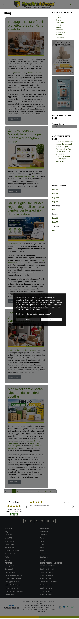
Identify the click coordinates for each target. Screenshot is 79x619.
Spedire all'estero (46, 594)
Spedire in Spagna (46, 572)
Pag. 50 (55, 218)
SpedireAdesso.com (15, 244)
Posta (42, 538)
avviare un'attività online (24, 176)
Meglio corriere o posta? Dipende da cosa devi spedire (25, 393)
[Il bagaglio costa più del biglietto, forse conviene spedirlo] (26, 44)
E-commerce (60, 32)
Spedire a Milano (46, 588)
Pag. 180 (55, 201)
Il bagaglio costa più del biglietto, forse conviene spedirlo (25, 25)
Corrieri (59, 20)
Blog (6, 532)
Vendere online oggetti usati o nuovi (22, 350)
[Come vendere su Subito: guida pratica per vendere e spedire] (26, 335)
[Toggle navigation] (3, 4)
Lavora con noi (10, 541)
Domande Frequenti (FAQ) (14, 591)
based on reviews (14, 509)
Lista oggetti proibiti (12, 582)
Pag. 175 (55, 197)
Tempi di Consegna (11, 588)
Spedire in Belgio (46, 578)
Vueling (23, 73)
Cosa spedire (9, 566)
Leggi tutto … (14, 118)
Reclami (7, 557)
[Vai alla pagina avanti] (50, 491)
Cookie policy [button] (21, 314)
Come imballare (10, 572)
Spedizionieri (44, 557)
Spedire (59, 15)
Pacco (42, 541)
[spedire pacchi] (63, 93)
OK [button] (51, 319)
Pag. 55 (55, 222)
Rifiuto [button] (28, 319)
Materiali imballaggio (12, 585)
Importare (43, 535)
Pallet (42, 547)
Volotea (38, 73)
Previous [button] (26, 506)
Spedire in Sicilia (46, 585)
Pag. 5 (54, 210)
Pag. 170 (55, 193)
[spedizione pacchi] (63, 57)
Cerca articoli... (58, 124)
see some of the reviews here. (14, 511)
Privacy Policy (9, 547)
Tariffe (42, 551)
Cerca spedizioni (10, 594)
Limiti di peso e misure (13, 578)
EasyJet (17, 73)
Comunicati (60, 37)
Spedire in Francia (46, 575)
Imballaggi (60, 22)
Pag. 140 (55, 189)
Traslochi (59, 27)
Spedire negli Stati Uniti (48, 582)
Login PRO (8, 538)
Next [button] (73, 506)
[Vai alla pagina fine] (54, 491)
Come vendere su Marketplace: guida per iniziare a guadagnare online (25, 136)
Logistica (59, 25)
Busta (42, 544)
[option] (49, 508)
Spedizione (44, 532)
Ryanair (10, 73)
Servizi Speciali (10, 554)
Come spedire (10, 569)
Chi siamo (8, 535)
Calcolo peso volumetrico (13, 575)
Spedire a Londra (46, 591)
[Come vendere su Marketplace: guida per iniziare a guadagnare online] (26, 156)
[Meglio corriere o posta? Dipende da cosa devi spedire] (26, 411)
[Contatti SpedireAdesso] (71, 4)
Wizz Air (30, 73)
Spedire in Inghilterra (47, 566)
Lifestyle (59, 35)
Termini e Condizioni (12, 551)
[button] (25, 521)
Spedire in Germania (47, 569)
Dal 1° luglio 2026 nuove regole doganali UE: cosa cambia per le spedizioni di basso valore (26, 208)
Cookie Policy (9, 544)
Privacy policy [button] (32, 314)
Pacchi (58, 17)
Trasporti (59, 30)
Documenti (44, 554)
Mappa (7, 560)
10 (46, 491)
